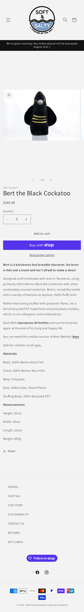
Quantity (8, 211)
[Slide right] (50, 180)
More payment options (42, 255)
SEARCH (13, 487)
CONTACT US (16, 523)
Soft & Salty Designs (36, 604)
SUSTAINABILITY (18, 514)
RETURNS (14, 533)
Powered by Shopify (57, 604)
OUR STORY (15, 505)
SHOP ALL (14, 496)
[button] (8, 19)
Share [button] (11, 451)
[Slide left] (33, 180)
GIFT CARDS (15, 542)
